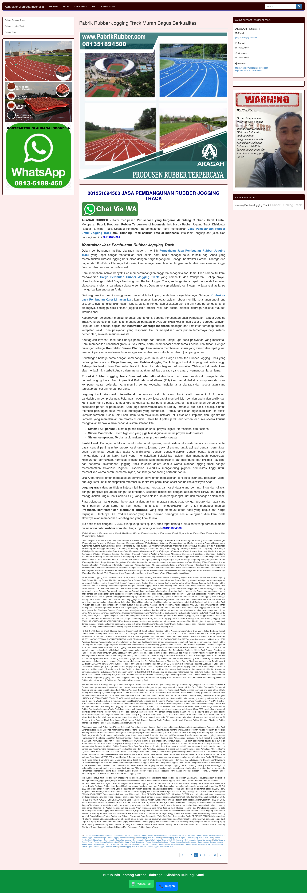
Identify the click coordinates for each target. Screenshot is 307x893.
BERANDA (53, 6)
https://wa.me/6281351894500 (248, 70)
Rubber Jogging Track (14, 26)
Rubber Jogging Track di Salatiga (94, 838)
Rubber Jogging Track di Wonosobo (155, 835)
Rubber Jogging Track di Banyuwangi (117, 840)
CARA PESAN (81, 6)
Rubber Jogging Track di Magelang (182, 835)
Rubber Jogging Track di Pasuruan (160, 847)
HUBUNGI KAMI (108, 6)
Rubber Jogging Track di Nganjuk (198, 844)
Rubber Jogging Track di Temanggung (100, 835)
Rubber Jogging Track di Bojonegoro (169, 840)
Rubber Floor (10, 32)
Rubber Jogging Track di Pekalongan (210, 835)
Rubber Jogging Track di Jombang (131, 842)
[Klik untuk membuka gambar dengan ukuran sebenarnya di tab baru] (153, 106)
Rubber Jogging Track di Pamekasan (132, 847)
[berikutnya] (220, 855)
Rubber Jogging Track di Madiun (94, 844)
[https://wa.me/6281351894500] (38, 156)
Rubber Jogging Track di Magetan (119, 844)
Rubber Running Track (15, 20)
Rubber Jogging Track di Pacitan (106, 847)
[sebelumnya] (182, 855)
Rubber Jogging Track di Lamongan (183, 842)
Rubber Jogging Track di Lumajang (210, 842)
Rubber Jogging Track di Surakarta (148, 838)
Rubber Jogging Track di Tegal (173, 838)
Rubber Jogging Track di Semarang (121, 838)
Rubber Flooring (239, 205)
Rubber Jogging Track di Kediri (157, 842)
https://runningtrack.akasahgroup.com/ (251, 67)
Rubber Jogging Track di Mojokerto (171, 844)
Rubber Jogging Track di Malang (145, 844)
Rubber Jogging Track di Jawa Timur (199, 838)
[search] (299, 6)
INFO (94, 6)
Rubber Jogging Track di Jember (106, 842)
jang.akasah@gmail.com (246, 37)
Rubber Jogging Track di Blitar (144, 840)
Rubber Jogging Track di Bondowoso (198, 840)
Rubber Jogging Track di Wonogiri (127, 835)
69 (215, 855)
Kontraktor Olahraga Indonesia (24, 6)
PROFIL (66, 6)
